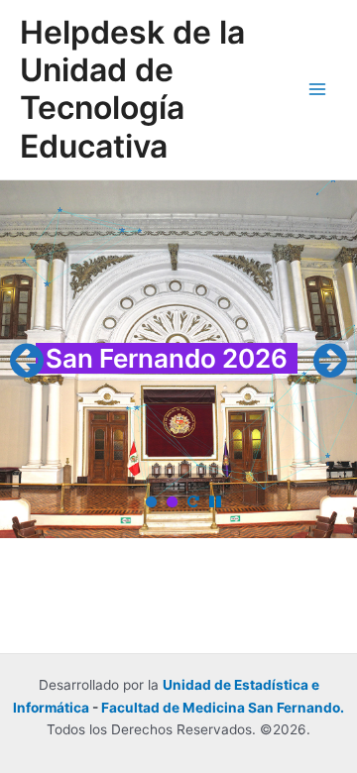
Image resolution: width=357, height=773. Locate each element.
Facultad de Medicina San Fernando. (222, 708)
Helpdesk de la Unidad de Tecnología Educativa (132, 89)
